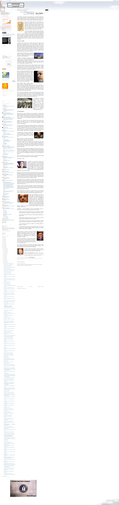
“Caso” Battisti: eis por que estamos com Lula (9, 437)
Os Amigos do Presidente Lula (7, 121)
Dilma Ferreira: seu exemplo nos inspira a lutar (8, 151)
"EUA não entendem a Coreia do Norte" (9, 431)
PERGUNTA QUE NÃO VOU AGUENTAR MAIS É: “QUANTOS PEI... (9, 457)
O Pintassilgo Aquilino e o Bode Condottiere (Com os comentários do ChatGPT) (8, 125)
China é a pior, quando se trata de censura (9, 377)
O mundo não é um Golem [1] (7, 312)
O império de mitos (5, 194)
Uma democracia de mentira (7, 268)
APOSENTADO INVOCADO (7, 182)
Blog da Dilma (5, 211)
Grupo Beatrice (5, 156)
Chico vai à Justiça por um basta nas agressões (8, 172)
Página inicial (30, 286)
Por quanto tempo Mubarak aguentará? (8, 263)
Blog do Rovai (5, 221)
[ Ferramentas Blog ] (6, 139)
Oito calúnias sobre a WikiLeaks (8, 415)
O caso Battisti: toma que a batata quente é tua (9, 267)
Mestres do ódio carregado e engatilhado (9, 392)
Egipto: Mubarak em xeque (7, 281)
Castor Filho (3, 28)
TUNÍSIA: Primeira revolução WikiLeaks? (9, 382)
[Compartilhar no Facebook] (32, 257)
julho (4, 255)
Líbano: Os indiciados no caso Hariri (8, 352)
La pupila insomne (5, 136)
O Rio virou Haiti (6, 360)
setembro (5, 252)
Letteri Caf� (5, 213)
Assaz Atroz (4, 124)
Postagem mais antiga (41, 286)
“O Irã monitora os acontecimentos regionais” (9, 269)
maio (4, 257)
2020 (4, 240)
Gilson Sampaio (5, 166)
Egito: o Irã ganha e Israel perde (8, 265)
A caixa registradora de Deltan (6, 160)
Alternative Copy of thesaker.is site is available (8, 134)
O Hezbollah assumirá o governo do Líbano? (9, 367)
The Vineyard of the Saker (6, 133)
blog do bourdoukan (6, 174)
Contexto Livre (5, 159)
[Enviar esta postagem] (29, 257)
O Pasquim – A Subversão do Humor (8, 337)
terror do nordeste (5, 217)
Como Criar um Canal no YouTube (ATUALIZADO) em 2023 (7, 141)
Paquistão (40, 258)
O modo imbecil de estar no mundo (8, 420)
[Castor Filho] (2, 29)
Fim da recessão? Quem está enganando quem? (9, 335)
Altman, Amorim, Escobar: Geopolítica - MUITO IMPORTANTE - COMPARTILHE (8, 157)
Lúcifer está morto (5, 154)
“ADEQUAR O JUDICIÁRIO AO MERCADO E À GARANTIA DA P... (9, 376)
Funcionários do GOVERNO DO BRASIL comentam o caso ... (9, 444)
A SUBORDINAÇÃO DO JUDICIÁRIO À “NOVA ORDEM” (9, 384)
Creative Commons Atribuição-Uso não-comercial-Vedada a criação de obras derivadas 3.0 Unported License (8, 35)
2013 (4, 245)
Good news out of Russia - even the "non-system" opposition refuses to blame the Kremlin (8, 203)
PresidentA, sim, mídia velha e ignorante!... (9, 387)
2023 (4, 237)
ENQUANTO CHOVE (6, 357)
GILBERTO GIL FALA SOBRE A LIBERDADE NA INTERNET (8, 306)
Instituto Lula (5, 130)
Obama (38, 258)
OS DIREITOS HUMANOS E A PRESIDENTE (9, 464)
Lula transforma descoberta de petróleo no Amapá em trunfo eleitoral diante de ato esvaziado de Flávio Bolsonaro (8, 110)
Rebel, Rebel (5, 347)
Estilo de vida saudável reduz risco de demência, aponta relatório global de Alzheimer (8, 191)
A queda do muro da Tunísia (7, 331)
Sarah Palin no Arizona (6, 407)
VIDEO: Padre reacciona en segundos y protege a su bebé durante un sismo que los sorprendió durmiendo (8, 114)
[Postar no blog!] (31, 257)
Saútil (4, 190)
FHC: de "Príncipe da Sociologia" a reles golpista (8, 208)
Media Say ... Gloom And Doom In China (8, 128)
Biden (26, 258)
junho (5, 256)
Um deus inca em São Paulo (7, 284)
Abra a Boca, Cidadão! (6, 207)
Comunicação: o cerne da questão (8, 426)
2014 (4, 244)
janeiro (5, 262)
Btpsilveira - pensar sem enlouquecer (8, 180)
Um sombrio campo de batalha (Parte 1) (9, 330)
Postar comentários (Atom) (22, 288)
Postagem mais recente (20, 286)
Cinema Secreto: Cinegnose (6, 117)
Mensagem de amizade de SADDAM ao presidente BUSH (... (9, 466)
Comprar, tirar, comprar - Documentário (8, 393)
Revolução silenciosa (6, 363)
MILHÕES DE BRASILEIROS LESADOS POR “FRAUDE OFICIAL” (9, 369)
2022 (4, 238)
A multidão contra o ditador (7, 273)
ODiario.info (5, 143)
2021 (4, 239)
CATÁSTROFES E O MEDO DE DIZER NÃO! (9, 374)
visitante (3, 92)
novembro (5, 250)
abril (4, 258)
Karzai (30, 258)
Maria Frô (4, 210)
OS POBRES (5, 453)
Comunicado (4, 199)
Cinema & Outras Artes (6, 177)
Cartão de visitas (6, 440)
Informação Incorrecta (6, 169)
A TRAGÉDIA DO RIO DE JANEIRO (8, 336)
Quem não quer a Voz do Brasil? (8, 416)
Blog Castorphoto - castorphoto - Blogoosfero (7, 215)
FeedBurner (10, 65)
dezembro (5, 249)
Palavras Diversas (5, 216)
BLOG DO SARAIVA (6, 171)
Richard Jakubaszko (6, 218)
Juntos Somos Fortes (6, 153)
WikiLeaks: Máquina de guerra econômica (9, 463)
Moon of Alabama (5, 127)
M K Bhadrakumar (33, 258)
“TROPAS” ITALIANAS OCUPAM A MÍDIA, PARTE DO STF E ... (9, 395)
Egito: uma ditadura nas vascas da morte (9, 270)
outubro (5, 251)
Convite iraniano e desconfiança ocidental (9, 434)
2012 (4, 246)
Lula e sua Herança (6, 373)
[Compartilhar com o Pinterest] (33, 257)
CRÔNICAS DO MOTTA (6, 196)
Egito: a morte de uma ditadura (7, 271)
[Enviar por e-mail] (30, 257)
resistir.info (4, 222)
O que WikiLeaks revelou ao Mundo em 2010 (9, 474)
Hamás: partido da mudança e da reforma (9, 287)
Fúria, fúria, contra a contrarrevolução (8, 264)
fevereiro (5, 261)
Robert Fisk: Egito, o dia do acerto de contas (9, 278)
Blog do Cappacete (5, 205)
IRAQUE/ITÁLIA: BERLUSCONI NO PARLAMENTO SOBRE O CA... (8, 436)
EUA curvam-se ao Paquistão (7, 411)
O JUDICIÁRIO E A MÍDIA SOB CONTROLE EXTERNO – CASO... (9, 389)
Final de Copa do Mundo (7, 317)
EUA (27, 258)
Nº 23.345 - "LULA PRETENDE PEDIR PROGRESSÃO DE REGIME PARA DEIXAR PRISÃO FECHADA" (8, 164)
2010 (4, 476)
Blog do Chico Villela (6, 193)
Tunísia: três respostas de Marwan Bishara (9, 364)
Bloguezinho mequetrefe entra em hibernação (8, 167)
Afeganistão (23, 258)
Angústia (5, 417)
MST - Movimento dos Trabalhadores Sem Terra (8, 150)
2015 (4, 243)
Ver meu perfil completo (6, 230)
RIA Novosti (4, 105)
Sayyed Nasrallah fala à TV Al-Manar (8, 358)
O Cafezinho (4, 108)
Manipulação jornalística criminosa (8, 473)
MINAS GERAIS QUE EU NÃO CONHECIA (9, 359)
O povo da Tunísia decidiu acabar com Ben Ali (9, 300)
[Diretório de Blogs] (5, 88)
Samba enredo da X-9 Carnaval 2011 (8, 408)
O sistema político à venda (6, 178)
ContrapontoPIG (5, 162)
